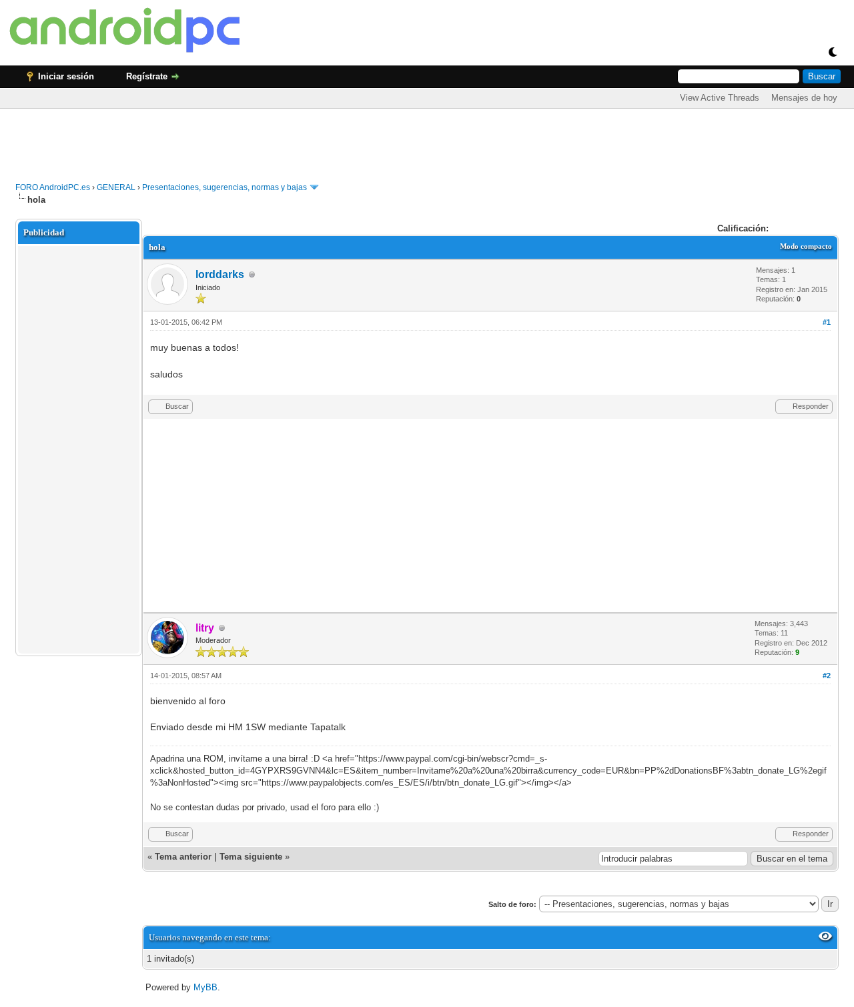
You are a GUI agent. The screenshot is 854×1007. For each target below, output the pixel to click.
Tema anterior (183, 857)
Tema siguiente (251, 857)
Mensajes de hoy (804, 98)
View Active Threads (719, 98)
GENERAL (116, 187)
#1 (827, 322)
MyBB (205, 987)
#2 (827, 676)
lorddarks (219, 274)
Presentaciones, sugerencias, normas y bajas (224, 187)
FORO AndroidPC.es (52, 187)
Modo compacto (806, 246)
